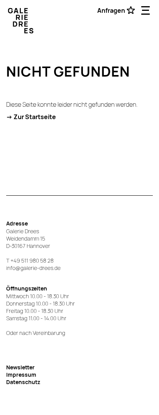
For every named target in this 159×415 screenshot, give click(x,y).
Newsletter (20, 367)
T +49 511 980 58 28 (30, 260)
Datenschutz (23, 382)
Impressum (21, 374)
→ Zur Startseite (31, 117)
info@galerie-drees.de (33, 268)
